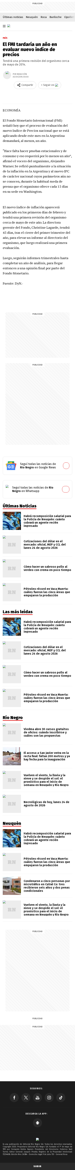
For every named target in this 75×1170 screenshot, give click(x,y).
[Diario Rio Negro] (37, 1139)
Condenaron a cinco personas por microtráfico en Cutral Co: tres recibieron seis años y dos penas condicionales (47, 886)
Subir (37, 1166)
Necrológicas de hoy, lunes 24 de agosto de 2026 (46, 803)
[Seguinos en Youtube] (37, 1097)
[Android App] (37, 1122)
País (5, 38)
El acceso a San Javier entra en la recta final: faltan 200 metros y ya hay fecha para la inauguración (47, 756)
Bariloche (56, 17)
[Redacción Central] (7, 75)
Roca (44, 17)
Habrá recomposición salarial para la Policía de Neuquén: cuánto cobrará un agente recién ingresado (47, 521)
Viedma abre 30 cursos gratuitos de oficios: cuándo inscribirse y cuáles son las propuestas (46, 732)
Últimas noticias (13, 17)
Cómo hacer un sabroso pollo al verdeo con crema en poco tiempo (47, 568)
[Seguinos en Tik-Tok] (60, 1097)
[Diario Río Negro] (8, 25)
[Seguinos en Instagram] (49, 1097)
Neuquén (32, 17)
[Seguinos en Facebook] (14, 1097)
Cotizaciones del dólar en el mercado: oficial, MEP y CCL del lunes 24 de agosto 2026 (45, 545)
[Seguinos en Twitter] (25, 1097)
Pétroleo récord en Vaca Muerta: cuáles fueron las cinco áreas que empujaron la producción (47, 592)
